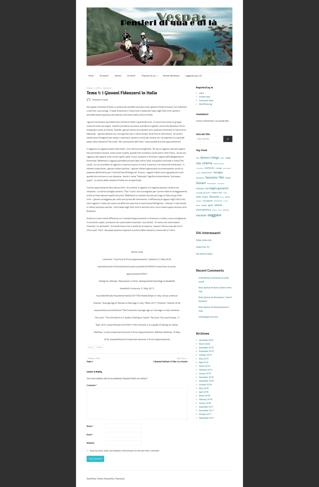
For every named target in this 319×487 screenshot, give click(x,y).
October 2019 (205, 355)
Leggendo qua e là (193, 75)
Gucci (216, 316)
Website (90, 443)
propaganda (208, 200)
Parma (222, 197)
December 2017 (206, 406)
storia (218, 205)
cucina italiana (227, 168)
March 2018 (204, 395)
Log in (201, 93)
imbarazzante (211, 183)
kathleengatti (205, 316)
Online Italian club (203, 240)
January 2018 (205, 403)
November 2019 (206, 351)
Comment (92, 385)
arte (197, 157)
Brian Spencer (205, 287)
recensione (218, 200)
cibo (198, 163)
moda (198, 196)
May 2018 (203, 388)
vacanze (201, 215)
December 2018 (206, 377)
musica (205, 196)
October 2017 (205, 414)
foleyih (105, 99)
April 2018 (203, 392)
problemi (199, 201)
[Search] (227, 139)
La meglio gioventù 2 (203, 192)
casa (227, 158)
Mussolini (214, 197)
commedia (199, 168)
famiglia (218, 172)
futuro (228, 177)
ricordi (225, 201)
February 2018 (205, 399)
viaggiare (214, 215)
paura (227, 196)
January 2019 (205, 373)
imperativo (220, 183)
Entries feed (204, 96)
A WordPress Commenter (210, 277)
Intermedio (107, 88)
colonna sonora (218, 163)
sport (210, 205)
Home (91, 75)
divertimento (207, 172)
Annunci (118, 75)
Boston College (209, 157)
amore (90, 347)
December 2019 (206, 347)
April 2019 (203, 362)
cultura (198, 173)
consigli (218, 168)
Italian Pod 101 (203, 247)
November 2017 (206, 410)
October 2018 (205, 384)
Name (90, 426)
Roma (198, 205)
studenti (214, 210)
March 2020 (204, 343)
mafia (225, 193)
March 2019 (204, 366)
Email (90, 434)
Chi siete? (131, 75)
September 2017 (206, 418)
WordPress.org (205, 104)
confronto (209, 168)
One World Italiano (204, 253)
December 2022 (206, 340)
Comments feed (206, 100)
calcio (222, 158)
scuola (204, 205)
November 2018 (206, 380)
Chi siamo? (104, 75)
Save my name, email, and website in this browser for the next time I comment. (125, 450)
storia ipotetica (203, 209)
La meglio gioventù (217, 188)
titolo (220, 210)
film (221, 177)
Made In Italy (217, 192)
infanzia (200, 188)
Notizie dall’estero (171, 75)
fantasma (200, 177)
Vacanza (226, 210)
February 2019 (205, 369)
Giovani (99, 347)
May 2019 (203, 358)
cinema (207, 162)
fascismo (211, 177)
